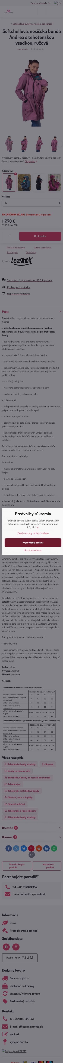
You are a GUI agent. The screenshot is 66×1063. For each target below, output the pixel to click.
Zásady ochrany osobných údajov (33, 533)
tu (38, 527)
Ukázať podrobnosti (33, 550)
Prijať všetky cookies (33, 542)
